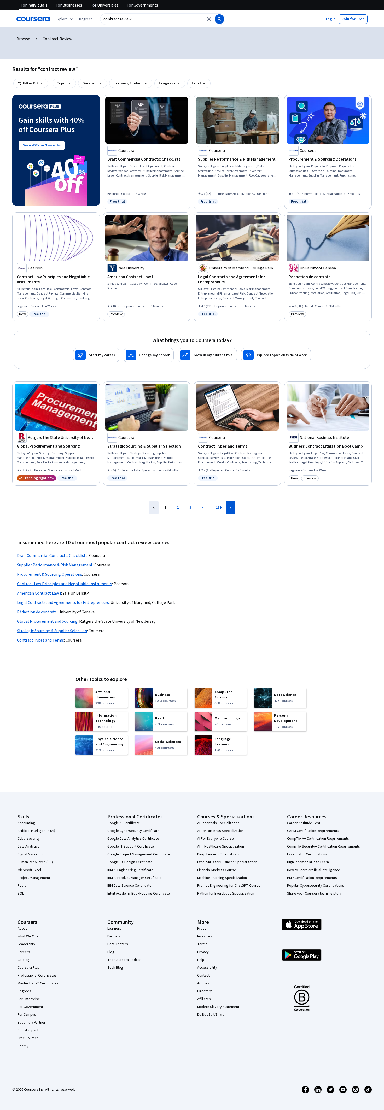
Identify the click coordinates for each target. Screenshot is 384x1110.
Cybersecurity (29, 838)
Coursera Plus (28, 967)
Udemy (23, 1046)
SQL (21, 893)
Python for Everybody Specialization (225, 893)
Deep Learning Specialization (219, 854)
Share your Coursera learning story (314, 893)
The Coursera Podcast (125, 959)
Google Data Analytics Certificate (133, 838)
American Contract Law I (39, 593)
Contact (203, 975)
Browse (23, 39)
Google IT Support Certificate (130, 846)
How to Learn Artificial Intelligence (313, 870)
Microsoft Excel (29, 870)
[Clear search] (209, 19)
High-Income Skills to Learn (308, 862)
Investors (204, 936)
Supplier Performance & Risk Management (55, 565)
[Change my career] (149, 355)
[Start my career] (96, 355)
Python (23, 885)
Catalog (24, 959)
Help (200, 959)
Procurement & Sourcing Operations (49, 574)
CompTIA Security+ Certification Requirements (323, 846)
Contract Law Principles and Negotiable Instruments (64, 584)
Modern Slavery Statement (218, 1006)
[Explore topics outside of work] (276, 355)
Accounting (26, 823)
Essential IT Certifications (307, 854)
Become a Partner (31, 1022)
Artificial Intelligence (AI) (36, 830)
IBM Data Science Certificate (129, 885)
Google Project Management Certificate (138, 854)
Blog (110, 952)
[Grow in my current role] (207, 355)
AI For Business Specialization (220, 830)
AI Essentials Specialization (218, 823)
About (22, 928)
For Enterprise (29, 999)
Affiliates (204, 999)
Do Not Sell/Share (211, 1014)
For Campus (27, 1014)
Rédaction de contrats (37, 612)
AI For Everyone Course (215, 838)
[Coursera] (33, 19)
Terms (202, 944)
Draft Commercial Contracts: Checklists (52, 556)
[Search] (219, 19)
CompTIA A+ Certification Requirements (318, 838)
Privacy (203, 952)
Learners (114, 928)
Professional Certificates (37, 975)
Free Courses (28, 1038)
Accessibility (207, 967)
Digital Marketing (31, 854)
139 (219, 507)
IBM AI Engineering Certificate (130, 870)
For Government (30, 1006)
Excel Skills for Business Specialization (227, 862)
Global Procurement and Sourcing (47, 621)
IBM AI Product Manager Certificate (134, 877)
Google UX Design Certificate (130, 862)
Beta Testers (117, 944)
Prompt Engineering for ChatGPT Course (228, 885)
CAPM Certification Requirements (313, 830)
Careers (24, 952)
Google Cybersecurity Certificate (133, 830)
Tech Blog (115, 967)
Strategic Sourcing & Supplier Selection (52, 631)
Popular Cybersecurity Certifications (315, 885)
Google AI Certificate (123, 823)
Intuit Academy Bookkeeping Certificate (138, 893)
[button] (86, 19)
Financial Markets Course (216, 870)
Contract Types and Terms (40, 640)
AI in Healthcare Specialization (220, 846)
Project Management (34, 877)
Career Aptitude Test (303, 823)
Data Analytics (28, 846)
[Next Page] (230, 507)
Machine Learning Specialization (222, 877)
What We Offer (29, 936)
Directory (204, 991)
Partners (114, 936)
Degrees (24, 991)
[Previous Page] (154, 507)
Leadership (26, 944)
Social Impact (28, 1030)
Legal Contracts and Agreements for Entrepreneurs (63, 603)
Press (201, 928)
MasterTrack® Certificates (38, 983)
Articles (203, 983)
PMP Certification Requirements (312, 877)
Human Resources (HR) (35, 862)
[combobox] (151, 19)
